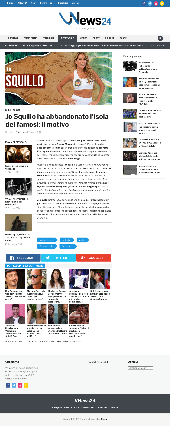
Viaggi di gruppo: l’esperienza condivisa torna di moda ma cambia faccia (97, 45)
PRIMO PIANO (30, 38)
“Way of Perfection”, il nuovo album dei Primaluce (16, 202)
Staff (33, 3)
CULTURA (109, 38)
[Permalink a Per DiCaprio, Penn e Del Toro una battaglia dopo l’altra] (18, 223)
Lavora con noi (47, 3)
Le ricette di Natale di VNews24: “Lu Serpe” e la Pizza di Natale (150, 142)
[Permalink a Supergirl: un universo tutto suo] (18, 155)
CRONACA (13, 38)
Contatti (76, 3)
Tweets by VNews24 (97, 362)
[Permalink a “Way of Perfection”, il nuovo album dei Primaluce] (18, 187)
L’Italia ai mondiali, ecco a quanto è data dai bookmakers (150, 113)
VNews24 (85, 400)
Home (8, 341)
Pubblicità (63, 3)
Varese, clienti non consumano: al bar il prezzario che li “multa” (150, 169)
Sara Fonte (21, 132)
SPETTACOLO (67, 38)
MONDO (83, 38)
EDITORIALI (48, 38)
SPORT (96, 38)
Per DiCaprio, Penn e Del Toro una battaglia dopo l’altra (18, 237)
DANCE (123, 38)
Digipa (104, 419)
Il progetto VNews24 (17, 3)
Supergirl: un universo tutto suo (16, 167)
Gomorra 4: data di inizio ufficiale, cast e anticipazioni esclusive (149, 156)
